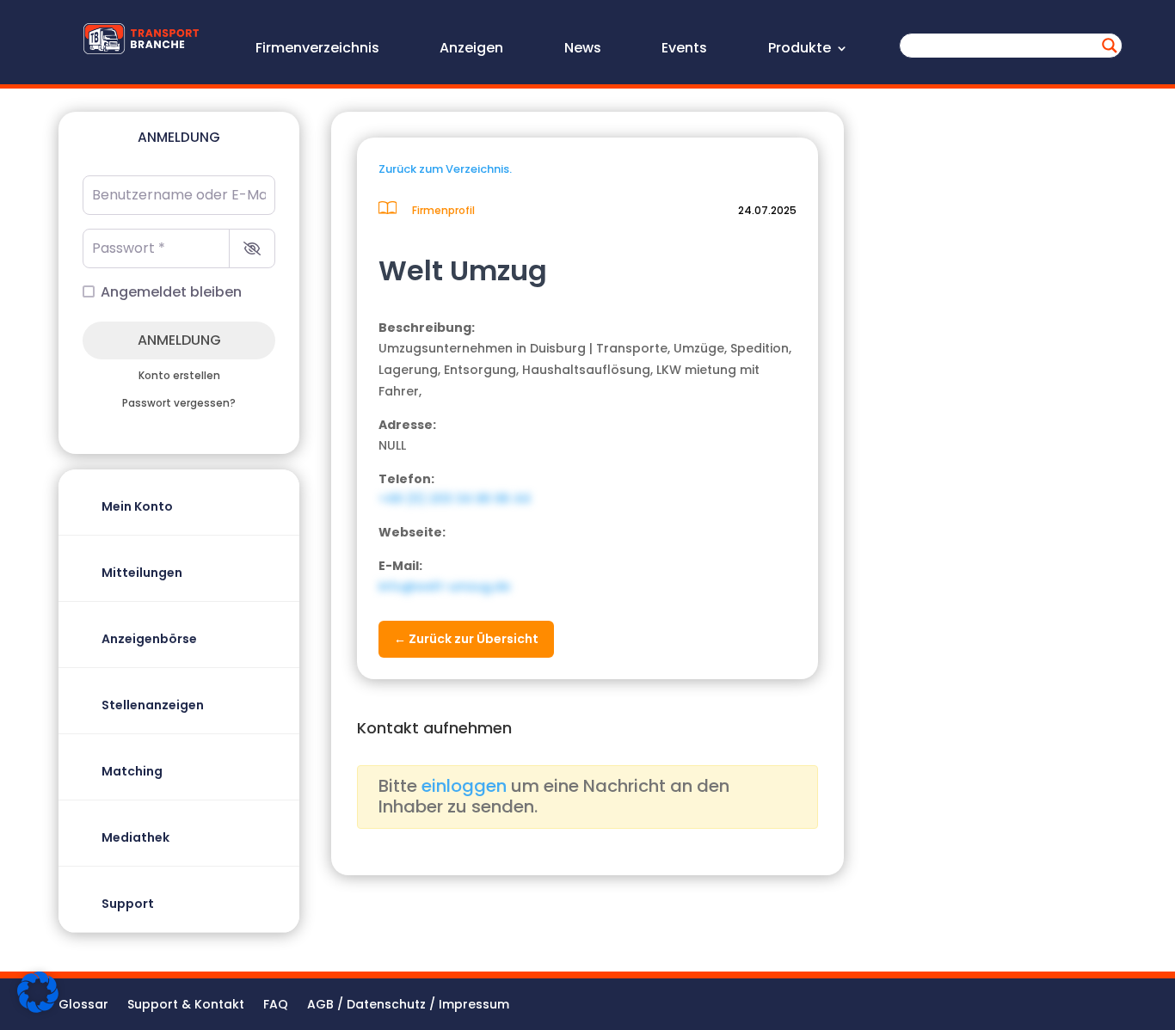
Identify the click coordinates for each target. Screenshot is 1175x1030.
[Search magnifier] (1110, 46)
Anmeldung (179, 340)
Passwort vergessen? (179, 403)
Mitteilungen (142, 572)
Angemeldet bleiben (171, 292)
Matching (132, 771)
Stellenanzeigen (153, 705)
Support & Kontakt (185, 1005)
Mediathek (135, 837)
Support (128, 903)
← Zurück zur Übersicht (466, 638)
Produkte (799, 50)
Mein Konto (137, 506)
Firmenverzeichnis (317, 50)
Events (684, 50)
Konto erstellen (179, 376)
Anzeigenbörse (149, 638)
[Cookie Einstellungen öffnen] (37, 1008)
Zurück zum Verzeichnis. (445, 169)
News (582, 50)
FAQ (275, 1005)
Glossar (83, 1005)
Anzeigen (471, 50)
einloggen (464, 786)
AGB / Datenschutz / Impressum (408, 1005)
